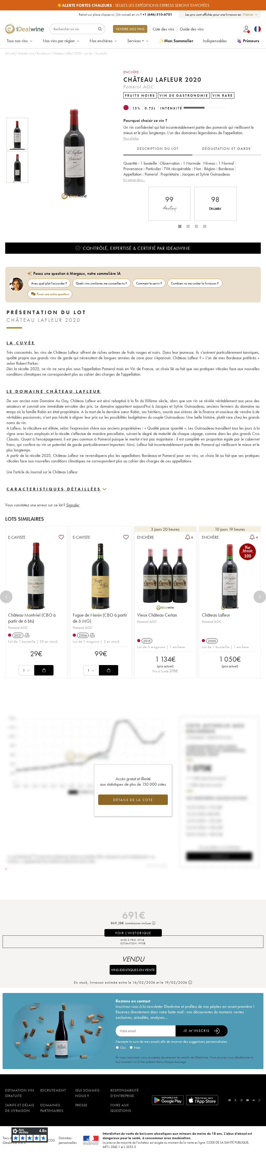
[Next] (260, 597)
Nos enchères (101, 41)
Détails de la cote (133, 799)
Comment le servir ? (149, 283)
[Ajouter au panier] (44, 670)
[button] (70, 150)
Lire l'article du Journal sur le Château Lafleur (42, 472)
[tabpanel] (192, 172)
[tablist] (192, 148)
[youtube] (247, 1100)
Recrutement (53, 1090)
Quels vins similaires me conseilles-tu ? (101, 283)
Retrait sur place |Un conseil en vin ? (125, 14)
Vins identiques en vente (133, 969)
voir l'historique (133, 933)
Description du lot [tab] (158, 148)
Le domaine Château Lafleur (53, 391)
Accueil (10, 53)
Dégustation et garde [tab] (226, 148)
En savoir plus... (134, 179)
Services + (135, 41)
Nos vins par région (59, 41)
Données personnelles (68, 1140)
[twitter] (235, 1100)
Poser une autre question (53, 294)
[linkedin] (254, 1100)
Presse (81, 1105)
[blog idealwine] (259, 1100)
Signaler (72, 505)
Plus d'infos (131, 138)
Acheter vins (26, 53)
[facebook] (230, 1100)
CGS (51, 1140)
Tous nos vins (17, 41)
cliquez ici (108, 14)
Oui (123, 1047)
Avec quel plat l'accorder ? (49, 283)
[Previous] (6, 597)
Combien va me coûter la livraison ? (195, 283)
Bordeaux (43, 53)
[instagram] (242, 1100)
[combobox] (250, 14)
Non (137, 1047)
